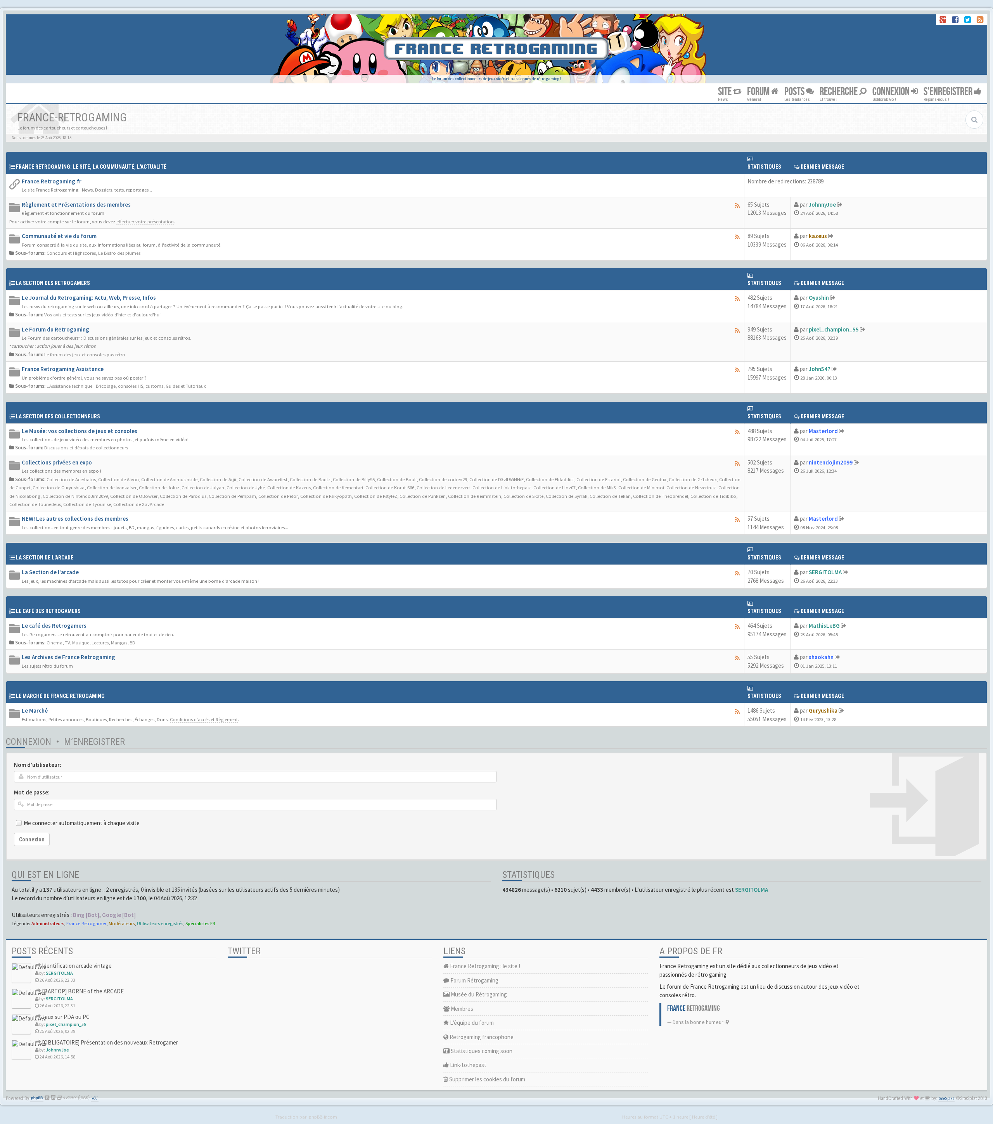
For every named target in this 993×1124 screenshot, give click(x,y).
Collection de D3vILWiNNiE (496, 479)
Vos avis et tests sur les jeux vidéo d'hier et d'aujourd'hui (102, 314)
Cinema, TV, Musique (68, 642)
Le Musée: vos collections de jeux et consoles (79, 431)
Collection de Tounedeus (35, 504)
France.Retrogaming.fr (51, 181)
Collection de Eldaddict (550, 479)
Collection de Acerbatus (71, 479)
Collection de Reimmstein (474, 496)
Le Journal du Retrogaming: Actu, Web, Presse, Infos (89, 297)
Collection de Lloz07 (554, 487)
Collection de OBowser (133, 496)
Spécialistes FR (200, 923)
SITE (725, 91)
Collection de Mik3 (597, 487)
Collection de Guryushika (59, 487)
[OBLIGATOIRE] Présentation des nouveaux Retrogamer (109, 1042)
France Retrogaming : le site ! (484, 966)
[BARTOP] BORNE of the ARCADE (82, 991)
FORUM (759, 91)
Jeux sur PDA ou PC (65, 1016)
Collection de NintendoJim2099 (75, 496)
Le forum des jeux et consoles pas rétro (84, 354)
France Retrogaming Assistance (63, 369)
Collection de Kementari (338, 487)
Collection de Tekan (610, 496)
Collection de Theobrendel (660, 496)
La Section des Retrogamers (53, 283)
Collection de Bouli (397, 479)
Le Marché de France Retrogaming (60, 696)
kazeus (818, 236)
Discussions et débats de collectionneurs (86, 447)
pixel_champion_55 (834, 329)
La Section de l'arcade (44, 557)
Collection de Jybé (246, 487)
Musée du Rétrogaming (478, 994)
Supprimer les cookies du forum (486, 1079)
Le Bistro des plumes (119, 253)
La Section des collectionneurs (58, 416)
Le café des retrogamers (48, 611)
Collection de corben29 (443, 479)
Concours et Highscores (71, 253)
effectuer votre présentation (145, 221)
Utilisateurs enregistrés (160, 923)
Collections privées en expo (57, 462)
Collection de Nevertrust (691, 487)
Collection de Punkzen (423, 496)
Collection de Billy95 (354, 479)
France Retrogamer (86, 923)
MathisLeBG (824, 625)
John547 (819, 369)
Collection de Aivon (118, 479)
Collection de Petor (278, 496)
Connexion (28, 741)
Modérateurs (122, 923)
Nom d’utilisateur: (37, 764)
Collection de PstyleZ (375, 496)
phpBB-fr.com (323, 1117)
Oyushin (819, 297)
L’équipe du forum (471, 1022)
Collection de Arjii (218, 479)
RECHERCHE (839, 91)
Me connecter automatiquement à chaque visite (82, 823)
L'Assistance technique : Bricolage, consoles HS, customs (105, 386)
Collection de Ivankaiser (112, 487)
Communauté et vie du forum (59, 236)
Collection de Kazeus (289, 487)
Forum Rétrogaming (473, 980)
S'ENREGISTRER (949, 91)
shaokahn (821, 657)
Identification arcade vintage (76, 965)
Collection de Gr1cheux (693, 479)
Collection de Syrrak (566, 496)
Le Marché (35, 710)
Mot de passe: (32, 792)
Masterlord (823, 431)
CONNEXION (891, 91)
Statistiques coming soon (481, 1051)
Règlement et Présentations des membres (76, 204)
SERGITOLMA (825, 572)
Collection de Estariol (598, 479)
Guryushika (823, 710)
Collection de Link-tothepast (501, 487)
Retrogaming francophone (481, 1037)
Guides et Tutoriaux (186, 386)
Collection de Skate (523, 496)
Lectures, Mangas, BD (113, 642)
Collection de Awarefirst (263, 479)
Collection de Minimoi (641, 487)
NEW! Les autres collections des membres (75, 518)
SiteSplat (946, 1098)
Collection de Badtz (310, 479)
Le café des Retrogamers (54, 625)
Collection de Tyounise (87, 504)
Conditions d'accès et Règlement (204, 719)
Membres (461, 1008)
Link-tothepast (467, 1065)
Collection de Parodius (183, 496)
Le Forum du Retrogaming (55, 329)
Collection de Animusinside (169, 479)
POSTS (795, 91)
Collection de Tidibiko (713, 496)
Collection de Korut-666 (389, 487)
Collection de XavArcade (138, 504)
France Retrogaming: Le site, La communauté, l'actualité (91, 167)
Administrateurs (47, 923)
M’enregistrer (94, 741)
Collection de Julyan (203, 487)
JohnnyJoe (822, 204)
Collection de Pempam (232, 496)
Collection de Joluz (159, 487)
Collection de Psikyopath (326, 496)
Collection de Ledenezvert (443, 487)
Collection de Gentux (644, 479)
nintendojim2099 (831, 462)
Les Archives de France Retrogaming (68, 657)
